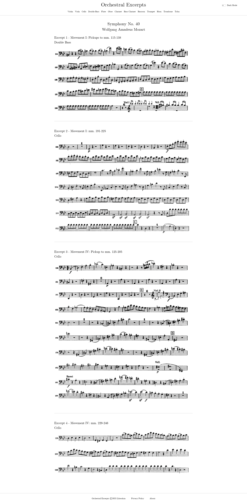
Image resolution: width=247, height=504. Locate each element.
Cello (84, 11)
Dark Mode (232, 5)
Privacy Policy (137, 498)
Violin (70, 11)
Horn (159, 11)
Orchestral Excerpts (123, 5)
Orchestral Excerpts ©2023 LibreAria (108, 498)
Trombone (168, 11)
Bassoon (141, 11)
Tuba (177, 11)
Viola (77, 11)
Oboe (110, 11)
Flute (103, 11)
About (152, 498)
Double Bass (93, 11)
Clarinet (118, 11)
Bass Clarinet (130, 11)
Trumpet (151, 11)
